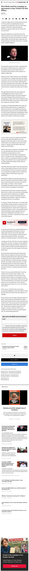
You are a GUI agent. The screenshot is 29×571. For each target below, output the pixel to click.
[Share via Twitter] (6, 18)
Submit (14, 335)
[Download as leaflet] (19, 18)
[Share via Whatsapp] (9, 18)
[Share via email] (16, 18)
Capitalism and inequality (15, 372)
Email (3, 319)
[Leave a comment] (22, 18)
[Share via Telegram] (12, 18)
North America (5, 378)
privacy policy (22, 329)
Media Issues (4, 372)
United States (15, 375)
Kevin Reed (3, 13)
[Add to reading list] (26, 18)
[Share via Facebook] (3, 18)
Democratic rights (5, 375)
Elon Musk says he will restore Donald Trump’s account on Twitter (10, 347)
